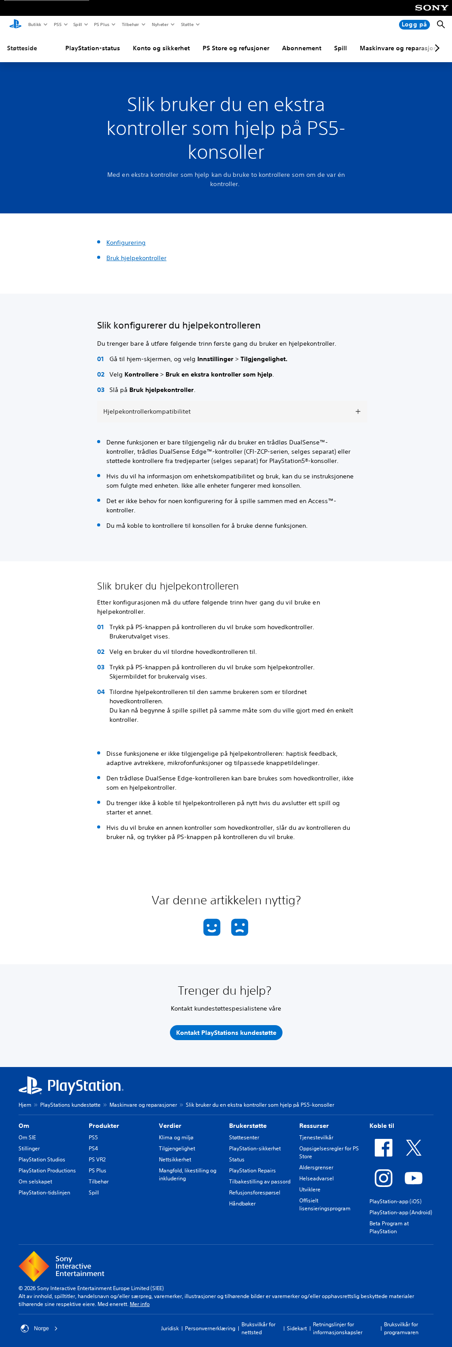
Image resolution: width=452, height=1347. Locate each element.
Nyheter (159, 24)
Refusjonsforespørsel (254, 1192)
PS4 (93, 1148)
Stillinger (29, 1148)
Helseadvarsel (316, 1178)
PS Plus (101, 24)
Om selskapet (35, 1181)
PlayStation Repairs (252, 1170)
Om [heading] (24, 1126)
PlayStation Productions (47, 1170)
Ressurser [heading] (314, 1126)
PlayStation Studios (42, 1159)
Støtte (187, 24)
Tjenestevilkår (316, 1137)
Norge (41, 1328)
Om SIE (27, 1137)
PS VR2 (97, 1159)
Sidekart (297, 1328)
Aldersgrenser (316, 1167)
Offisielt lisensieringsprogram (324, 1204)
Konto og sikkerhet (161, 48)
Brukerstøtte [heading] (248, 1126)
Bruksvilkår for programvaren (401, 1328)
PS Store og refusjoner (236, 48)
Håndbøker (242, 1203)
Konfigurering (126, 242)
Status (237, 1159)
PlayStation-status (92, 48)
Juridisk (170, 1328)
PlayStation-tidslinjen (44, 1192)
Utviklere (309, 1189)
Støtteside (22, 48)
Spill (77, 24)
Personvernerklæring (210, 1328)
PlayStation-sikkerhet (255, 1148)
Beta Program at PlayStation (389, 1227)
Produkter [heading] (104, 1126)
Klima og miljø (176, 1137)
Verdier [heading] (170, 1126)
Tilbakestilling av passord (259, 1181)
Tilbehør (130, 24)
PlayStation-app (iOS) (395, 1201)
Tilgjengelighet (177, 1148)
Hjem (25, 1104)
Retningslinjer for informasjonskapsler (337, 1328)
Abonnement (301, 48)
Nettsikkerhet (175, 1159)
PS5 (57, 24)
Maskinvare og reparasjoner (401, 48)
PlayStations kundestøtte (70, 1104)
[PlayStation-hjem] (15, 24)
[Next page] (435, 48)
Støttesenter (244, 1137)
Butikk (34, 24)
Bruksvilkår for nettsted (258, 1328)
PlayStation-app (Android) (400, 1212)
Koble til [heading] (381, 1126)
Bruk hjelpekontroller (136, 258)
